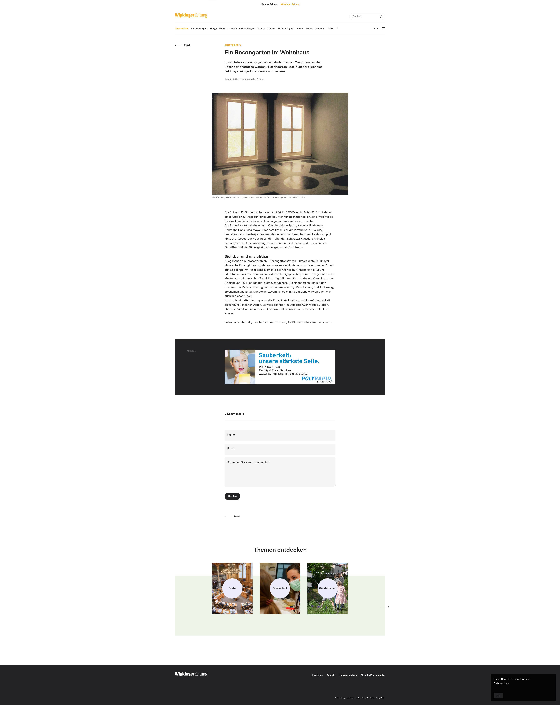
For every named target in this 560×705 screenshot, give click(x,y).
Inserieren (317, 675)
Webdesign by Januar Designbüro (371, 698)
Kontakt (331, 675)
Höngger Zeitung (269, 4)
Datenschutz (501, 683)
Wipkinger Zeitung (290, 4)
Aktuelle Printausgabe (372, 675)
